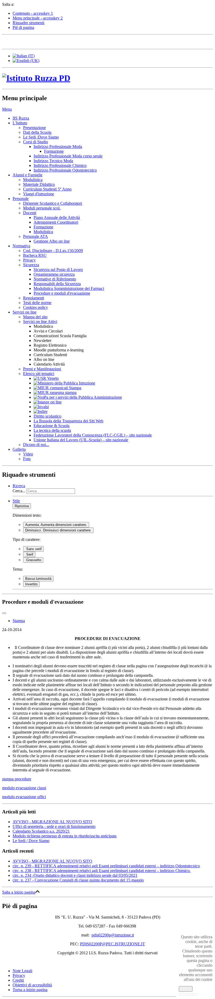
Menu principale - (38, 18)
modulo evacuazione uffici (24, 797)
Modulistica (32, 179)
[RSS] (56, 41)
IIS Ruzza (21, 118)
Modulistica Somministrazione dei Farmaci (69, 288)
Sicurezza (31, 265)
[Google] (26, 41)
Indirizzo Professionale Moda (58, 146)
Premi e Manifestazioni (42, 369)
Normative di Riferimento (55, 279)
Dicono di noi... (36, 444)
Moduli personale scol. (42, 208)
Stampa (19, 620)
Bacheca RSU (35, 255)
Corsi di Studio (35, 142)
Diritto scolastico (47, 416)
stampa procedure (16, 779)
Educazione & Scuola (51, 425)
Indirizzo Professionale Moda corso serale (68, 156)
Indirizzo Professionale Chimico (60, 165)
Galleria (19, 449)
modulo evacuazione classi (24, 788)
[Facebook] (6, 41)
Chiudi (185, 989)
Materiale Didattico (39, 184)
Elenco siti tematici (38, 373)
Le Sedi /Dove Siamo (41, 137)
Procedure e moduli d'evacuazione (62, 293)
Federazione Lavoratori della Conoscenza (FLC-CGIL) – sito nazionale (93, 435)
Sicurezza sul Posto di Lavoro (58, 269)
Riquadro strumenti (28, 23)
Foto (27, 459)
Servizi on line (24, 312)
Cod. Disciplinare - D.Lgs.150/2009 (53, 250)
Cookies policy (35, 307)
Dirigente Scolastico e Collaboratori (52, 203)
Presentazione (34, 127)
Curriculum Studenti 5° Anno (47, 189)
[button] (7, 109)
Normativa (21, 246)
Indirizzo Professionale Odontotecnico (65, 170)
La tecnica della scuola (52, 430)
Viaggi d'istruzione (38, 194)
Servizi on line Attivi (40, 321)
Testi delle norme (37, 302)
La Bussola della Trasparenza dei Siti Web (68, 421)
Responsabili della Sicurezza (57, 283)
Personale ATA (35, 236)
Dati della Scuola (37, 132)
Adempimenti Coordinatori (56, 222)
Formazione (54, 151)
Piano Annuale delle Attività (57, 217)
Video (28, 454)
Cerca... (19, 491)
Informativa (188, 994)
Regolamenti (33, 298)
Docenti (29, 213)
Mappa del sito (35, 317)
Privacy (29, 260)
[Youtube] (36, 41)
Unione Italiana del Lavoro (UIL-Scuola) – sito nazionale (81, 440)
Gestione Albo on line (52, 241)
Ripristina (22, 506)
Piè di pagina (23, 27)
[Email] (46, 41)
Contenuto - (33, 13)
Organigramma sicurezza (54, 274)
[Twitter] (16, 41)
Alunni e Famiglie (27, 175)
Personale (21, 198)
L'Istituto (20, 123)
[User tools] (4, 613)
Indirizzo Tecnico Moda (53, 160)
